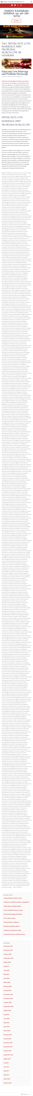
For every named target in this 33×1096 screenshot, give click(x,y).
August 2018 (7, 1010)
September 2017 (8, 1055)
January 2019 (7, 990)
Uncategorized (18, 76)
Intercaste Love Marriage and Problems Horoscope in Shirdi (16, 766)
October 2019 (7, 954)
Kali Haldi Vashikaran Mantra (12, 926)
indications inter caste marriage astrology (12, 176)
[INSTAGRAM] (21, 5)
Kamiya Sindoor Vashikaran (11, 922)
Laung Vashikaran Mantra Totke (13, 898)
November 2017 (8, 1046)
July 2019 (6, 966)
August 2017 (7, 1059)
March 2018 (7, 1030)
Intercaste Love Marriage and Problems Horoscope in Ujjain (16, 849)
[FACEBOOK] (12, 5)
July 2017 (6, 1063)
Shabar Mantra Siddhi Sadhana (12, 906)
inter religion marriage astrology (14, 179)
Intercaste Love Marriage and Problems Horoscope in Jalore (16, 471)
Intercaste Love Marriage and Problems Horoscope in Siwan (16, 783)
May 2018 (6, 1022)
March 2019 (7, 982)
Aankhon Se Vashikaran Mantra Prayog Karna (16, 902)
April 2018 (6, 1026)
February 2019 (8, 986)
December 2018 (8, 994)
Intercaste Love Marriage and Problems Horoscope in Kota (16, 533)
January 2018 (7, 1038)
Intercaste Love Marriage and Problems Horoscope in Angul (16, 216)
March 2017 (7, 1079)
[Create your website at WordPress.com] (16, 1)
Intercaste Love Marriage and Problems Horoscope (15, 73)
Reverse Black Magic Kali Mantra (13, 914)
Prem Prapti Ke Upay (9, 918)
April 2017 (6, 1075)
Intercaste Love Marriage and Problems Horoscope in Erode (16, 385)
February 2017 (8, 1083)
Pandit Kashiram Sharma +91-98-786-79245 (16, 13)
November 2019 (8, 950)
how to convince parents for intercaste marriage (14, 174)
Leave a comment (17, 887)
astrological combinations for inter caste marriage (18, 173)
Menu (17, 21)
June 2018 (6, 1018)
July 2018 (6, 1014)
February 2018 (8, 1034)
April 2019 (6, 978)
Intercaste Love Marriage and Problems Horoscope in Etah (16, 386)
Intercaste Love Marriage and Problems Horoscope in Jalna (16, 469)
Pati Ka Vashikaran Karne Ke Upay (13, 910)
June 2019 (6, 970)
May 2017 (6, 1071)
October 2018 (8, 1002)
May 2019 (6, 974)
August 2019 (7, 962)
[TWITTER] (18, 5)
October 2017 (7, 1050)
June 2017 (6, 1067)
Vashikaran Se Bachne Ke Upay (12, 930)
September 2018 (8, 1006)
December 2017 (8, 1042)
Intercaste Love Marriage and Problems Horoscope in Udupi (16, 847)
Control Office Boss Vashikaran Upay (14, 934)
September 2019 (8, 958)
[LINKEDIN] (15, 5)
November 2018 (8, 998)
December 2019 (8, 946)
